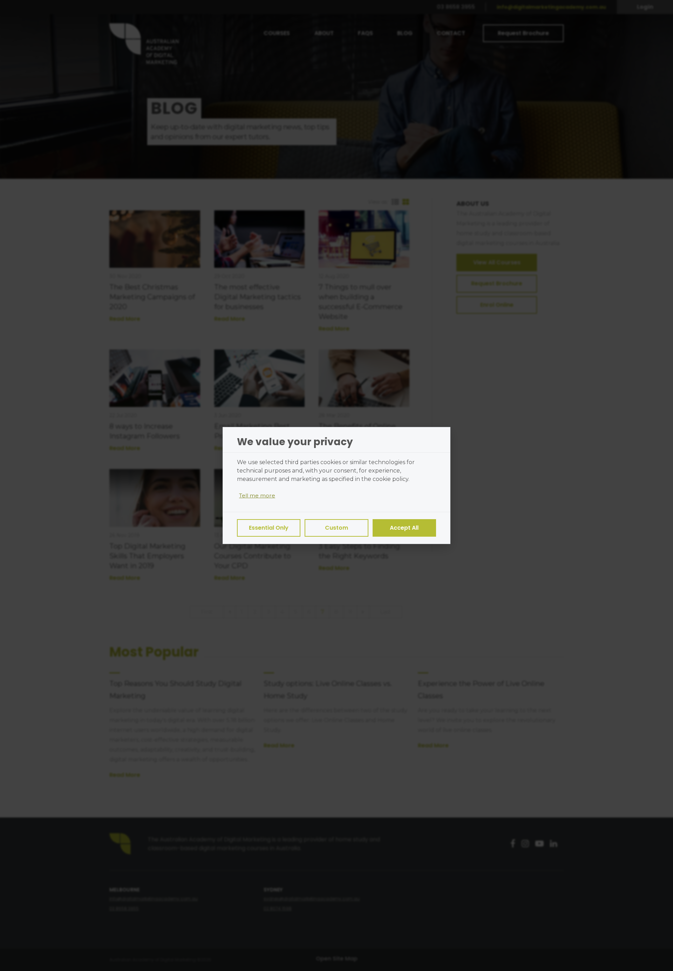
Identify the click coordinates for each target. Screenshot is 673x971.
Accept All (404, 528)
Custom (336, 528)
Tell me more (257, 495)
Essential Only (268, 528)
